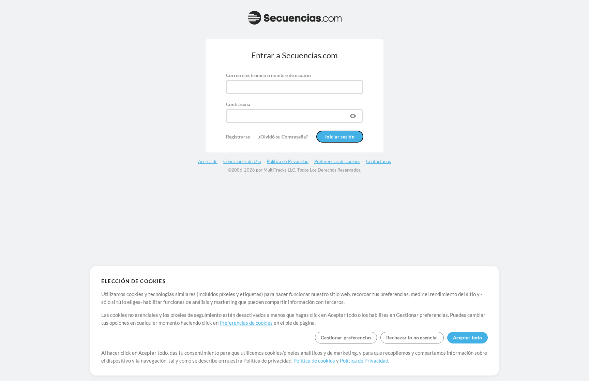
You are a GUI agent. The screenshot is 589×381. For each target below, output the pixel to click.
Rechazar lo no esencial (412, 337)
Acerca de (207, 161)
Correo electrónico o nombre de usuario (268, 75)
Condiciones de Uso (242, 161)
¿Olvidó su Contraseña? (283, 137)
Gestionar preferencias (346, 337)
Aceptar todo (467, 337)
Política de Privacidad (364, 360)
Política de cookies (314, 360)
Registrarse (238, 137)
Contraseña (238, 104)
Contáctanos (378, 161)
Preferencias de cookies (246, 323)
